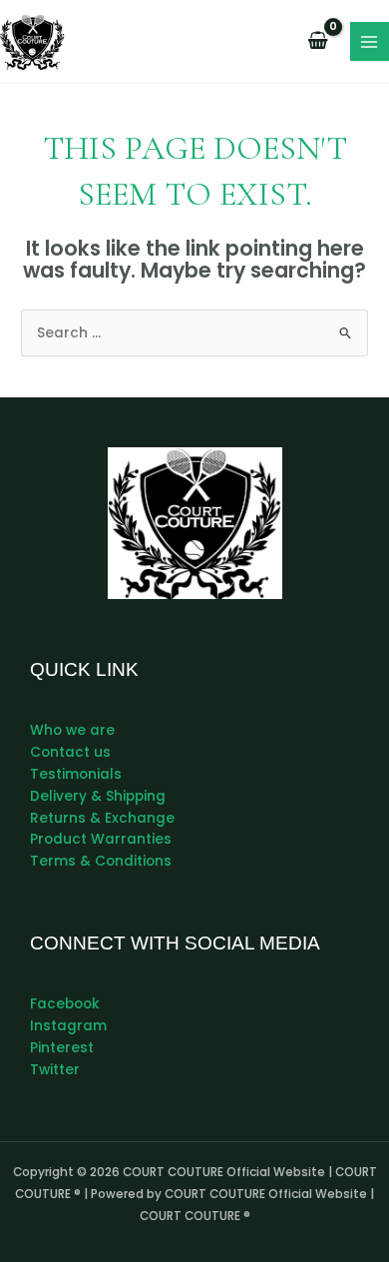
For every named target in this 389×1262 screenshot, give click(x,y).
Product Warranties (101, 839)
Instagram (68, 1025)
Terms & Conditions (101, 861)
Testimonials (76, 774)
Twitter (55, 1069)
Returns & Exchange (102, 818)
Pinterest (62, 1047)
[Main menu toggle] (369, 41)
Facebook (65, 1003)
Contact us (70, 752)
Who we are (72, 730)
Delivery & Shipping (98, 796)
